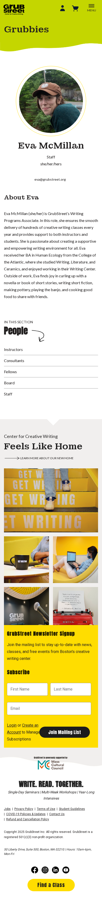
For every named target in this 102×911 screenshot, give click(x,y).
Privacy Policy (23, 809)
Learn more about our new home (47, 458)
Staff (8, 393)
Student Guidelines (72, 809)
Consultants (14, 360)
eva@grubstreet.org (50, 179)
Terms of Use (46, 809)
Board (9, 382)
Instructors (13, 349)
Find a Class (51, 885)
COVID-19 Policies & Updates (26, 814)
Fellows (10, 371)
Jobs (7, 809)
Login (12, 725)
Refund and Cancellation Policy (27, 819)
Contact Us (57, 814)
